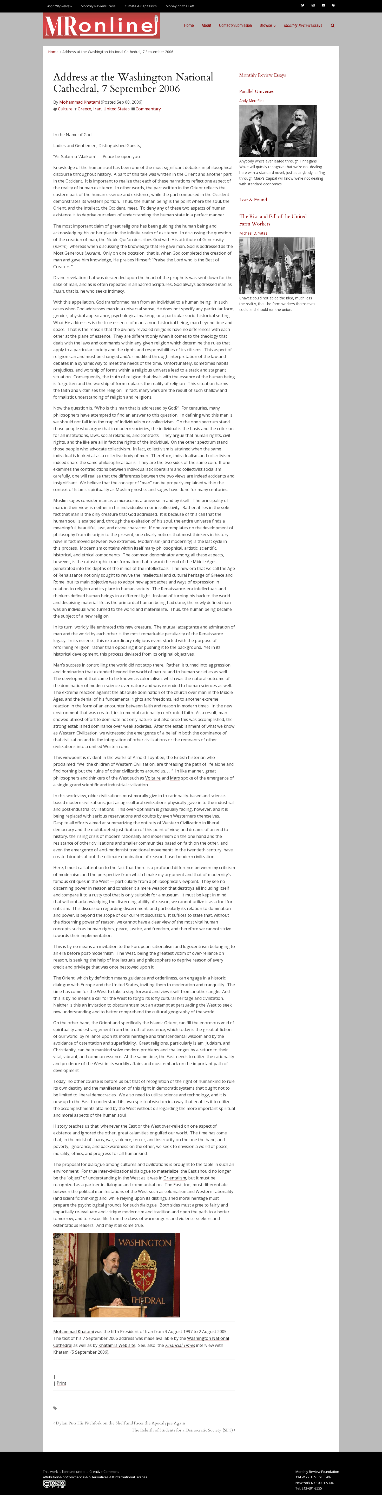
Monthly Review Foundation (317, 1471)
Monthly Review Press (98, 6)
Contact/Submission (235, 25)
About (206, 25)
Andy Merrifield (252, 100)
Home (189, 25)
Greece (84, 109)
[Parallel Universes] (278, 131)
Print (61, 1383)
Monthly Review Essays (262, 75)
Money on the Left (180, 6)
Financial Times (180, 1345)
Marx (175, 778)
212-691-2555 (312, 1488)
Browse (266, 25)
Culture (65, 109)
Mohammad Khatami (79, 102)
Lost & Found (253, 200)
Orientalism (174, 1178)
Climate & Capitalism (141, 6)
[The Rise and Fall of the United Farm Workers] (277, 265)
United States (116, 109)
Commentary (148, 109)
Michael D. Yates (253, 233)
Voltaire (153, 778)
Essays (303, 25)
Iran (97, 109)
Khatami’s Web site (116, 1345)
